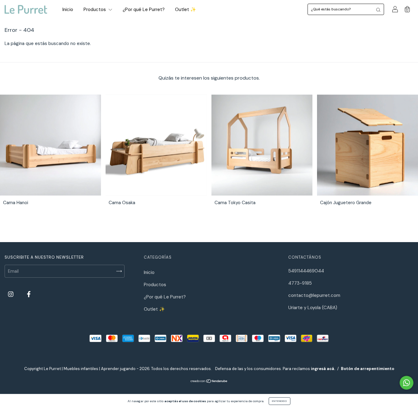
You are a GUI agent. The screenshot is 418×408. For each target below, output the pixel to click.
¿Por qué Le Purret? (144, 9)
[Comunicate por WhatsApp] (406, 383)
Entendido (279, 400)
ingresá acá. (323, 368)
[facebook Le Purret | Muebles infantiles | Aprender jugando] (29, 294)
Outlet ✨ (185, 9)
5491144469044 (306, 271)
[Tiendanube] (209, 382)
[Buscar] (378, 9)
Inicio (67, 9)
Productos (95, 9)
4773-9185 (300, 283)
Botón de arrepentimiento (367, 368)
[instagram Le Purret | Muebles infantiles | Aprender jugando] (11, 294)
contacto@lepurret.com (314, 295)
